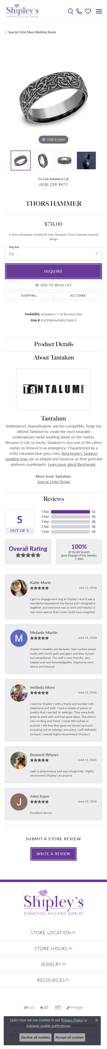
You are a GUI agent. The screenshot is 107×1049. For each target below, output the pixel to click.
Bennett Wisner (44, 754)
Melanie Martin (43, 632)
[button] (70, 11)
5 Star (45, 512)
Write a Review (53, 853)
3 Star (45, 522)
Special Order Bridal (53, 481)
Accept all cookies (69, 1037)
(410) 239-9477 (53, 184)
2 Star (45, 526)
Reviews (53, 498)
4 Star (45, 517)
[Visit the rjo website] (58, 1007)
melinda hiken (42, 687)
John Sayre (40, 796)
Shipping (29, 296)
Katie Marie (40, 582)
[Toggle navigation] (99, 11)
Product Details (53, 344)
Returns (78, 296)
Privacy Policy (72, 1020)
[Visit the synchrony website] (75, 1007)
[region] (53, 97)
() (93, 512)
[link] (79, 11)
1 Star (45, 531)
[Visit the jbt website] (44, 1007)
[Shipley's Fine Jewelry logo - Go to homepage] (22, 11)
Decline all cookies (35, 1037)
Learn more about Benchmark (72, 464)
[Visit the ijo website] (29, 1007)
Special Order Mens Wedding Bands (32, 32)
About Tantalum (53, 357)
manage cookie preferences (48, 1026)
